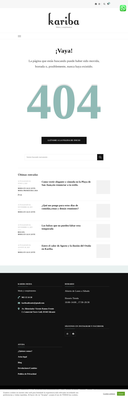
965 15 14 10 (27, 297)
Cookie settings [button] (109, 394)
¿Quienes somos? (25, 351)
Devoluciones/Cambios (27, 368)
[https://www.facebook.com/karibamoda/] (73, 333)
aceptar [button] (120, 394)
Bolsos (21, 232)
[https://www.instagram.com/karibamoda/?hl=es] (67, 333)
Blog (20, 362)
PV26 (20, 195)
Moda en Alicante (26, 188)
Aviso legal (22, 357)
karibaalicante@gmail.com (33, 303)
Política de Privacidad (27, 374)
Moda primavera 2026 (28, 190)
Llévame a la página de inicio (64, 140)
